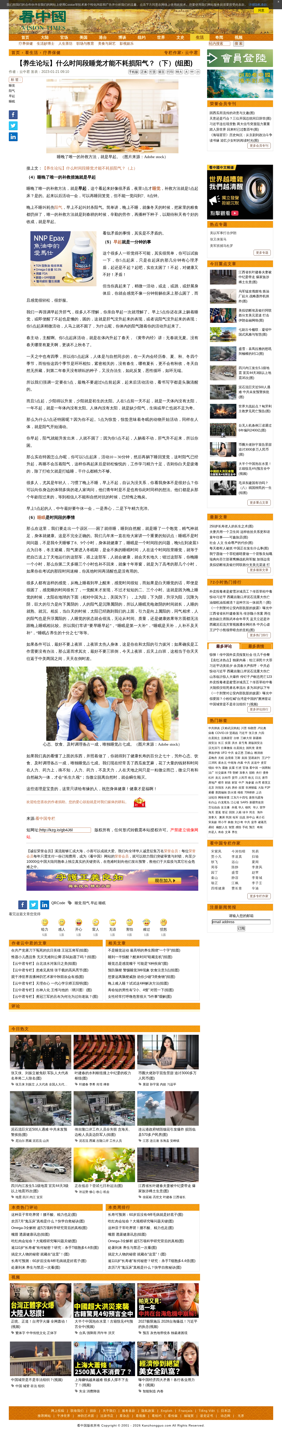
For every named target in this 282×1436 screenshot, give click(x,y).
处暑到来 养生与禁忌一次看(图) (35, 1267)
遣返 (218, 812)
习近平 (243, 733)
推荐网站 (44, 1416)
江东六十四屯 (239, 797)
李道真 (237, 856)
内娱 (163, 1084)
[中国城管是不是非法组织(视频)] (40, 1344)
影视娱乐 (127, 43)
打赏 (153, 72)
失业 (82, 1391)
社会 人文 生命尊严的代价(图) (231, 543)
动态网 (225, 1416)
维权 (240, 792)
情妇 (211, 767)
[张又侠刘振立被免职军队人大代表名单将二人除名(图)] (40, 1037)
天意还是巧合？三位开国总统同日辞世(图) (240, 118)
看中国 (45, 20)
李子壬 (257, 883)
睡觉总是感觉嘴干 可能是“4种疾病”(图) (138, 963)
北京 (211, 787)
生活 (200, 37)
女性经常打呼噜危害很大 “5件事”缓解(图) (140, 996)
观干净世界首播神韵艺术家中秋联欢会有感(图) (47, 977)
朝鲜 (235, 772)
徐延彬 (147, 1197)
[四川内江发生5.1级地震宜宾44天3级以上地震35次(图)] (40, 1150)
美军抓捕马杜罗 (221, 246)
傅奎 (106, 1084)
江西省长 (179, 1197)
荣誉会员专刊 (223, 104)
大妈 (228, 787)
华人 (241, 807)
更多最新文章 (259, 570)
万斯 (237, 758)
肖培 (99, 1084)
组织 (41, 1386)
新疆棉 (257, 738)
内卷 (160, 1391)
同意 (261, 10)
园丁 (214, 872)
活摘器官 (226, 738)
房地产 (212, 782)
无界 (241, 1416)
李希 (92, 1084)
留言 (161, 72)
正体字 (52, 1333)
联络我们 (77, 1410)
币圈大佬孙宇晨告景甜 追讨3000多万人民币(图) (255, 449)
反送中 (255, 762)
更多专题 (262, 252)
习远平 (171, 1084)
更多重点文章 (259, 502)
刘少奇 (239, 822)
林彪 (231, 822)
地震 (18, 1197)
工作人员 (115, 1140)
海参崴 (249, 782)
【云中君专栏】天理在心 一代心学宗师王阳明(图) (49, 983)
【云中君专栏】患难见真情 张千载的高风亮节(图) (49, 970)
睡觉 (12, 85)
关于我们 (109, 1410)
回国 (232, 812)
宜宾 (40, 1197)
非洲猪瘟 (251, 787)
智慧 (231, 827)
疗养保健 (26, 43)
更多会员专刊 (259, 145)
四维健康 (218, 888)
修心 (92, 1192)
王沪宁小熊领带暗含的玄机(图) (232, 630)
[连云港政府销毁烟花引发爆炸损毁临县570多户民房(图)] (168, 1094)
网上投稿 (57, 1410)
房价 (234, 787)
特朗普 (252, 728)
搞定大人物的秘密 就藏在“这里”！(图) (40, 1254)
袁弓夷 (243, 743)
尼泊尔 (20, 1140)
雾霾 (211, 792)
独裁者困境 (179, 1333)
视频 (239, 37)
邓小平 (222, 822)
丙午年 (102, 1333)
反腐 (232, 767)
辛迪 (255, 888)
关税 (221, 758)
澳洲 (222, 817)
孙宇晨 (154, 1084)
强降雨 (91, 1333)
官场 (64, 37)
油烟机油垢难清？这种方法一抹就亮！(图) (240, 602)
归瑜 (255, 856)
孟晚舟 (212, 758)
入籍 (238, 812)
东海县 (164, 1140)
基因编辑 (221, 792)
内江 (33, 1197)
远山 (235, 862)
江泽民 (212, 762)
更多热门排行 (259, 635)
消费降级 (93, 1391)
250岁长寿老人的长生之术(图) (231, 526)
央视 (234, 807)
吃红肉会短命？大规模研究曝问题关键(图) (44, 1241)
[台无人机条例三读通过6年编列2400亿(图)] (223, 425)
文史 (180, 37)
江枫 (235, 883)
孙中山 (250, 817)
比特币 (226, 777)
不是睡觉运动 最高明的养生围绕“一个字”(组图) (144, 950)
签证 (225, 812)
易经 (211, 827)
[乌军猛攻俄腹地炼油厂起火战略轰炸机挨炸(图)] (223, 291)
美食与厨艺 (107, 43)
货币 (234, 777)
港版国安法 (255, 743)
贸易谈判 (254, 758)
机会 (106, 1192)
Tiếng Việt (207, 1410)
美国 (83, 37)
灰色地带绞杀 (160, 1333)
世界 (161, 37)
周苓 (214, 867)
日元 (258, 777)
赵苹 (255, 872)
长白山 (212, 802)
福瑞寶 (189, 1416)
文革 (228, 832)
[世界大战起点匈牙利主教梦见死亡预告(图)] (223, 406)
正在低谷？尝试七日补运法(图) (99, 1186)
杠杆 (211, 777)
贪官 (264, 762)
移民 (248, 807)
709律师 (249, 792)
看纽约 (157, 1416)
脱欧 (252, 772)
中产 (241, 782)
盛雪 (235, 872)
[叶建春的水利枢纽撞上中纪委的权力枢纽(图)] (104, 1037)
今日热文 (20, 1029)
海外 (260, 812)
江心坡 (235, 802)
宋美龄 (212, 822)
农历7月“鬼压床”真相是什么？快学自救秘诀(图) (48, 1221)
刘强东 (219, 787)
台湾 (258, 782)
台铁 (236, 738)
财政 (228, 782)
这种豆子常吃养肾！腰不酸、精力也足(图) (44, 1214)
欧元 (251, 777)
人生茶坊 (65, 43)
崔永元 (222, 762)
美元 (218, 777)
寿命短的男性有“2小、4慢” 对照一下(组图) (141, 990)
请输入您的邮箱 (241, 916)
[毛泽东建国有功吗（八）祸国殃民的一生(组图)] (223, 483)
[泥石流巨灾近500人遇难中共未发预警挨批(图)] (40, 1094)
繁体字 (20, 1333)
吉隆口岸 (102, 1140)
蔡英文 (266, 782)
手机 (245, 827)
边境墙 (229, 758)
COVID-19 (221, 733)
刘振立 (30, 1084)
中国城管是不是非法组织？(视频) (37, 1380)
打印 (170, 72)
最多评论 (224, 646)
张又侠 (20, 1084)
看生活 (31, 52)
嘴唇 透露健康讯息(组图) (30, 1234)
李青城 (257, 878)
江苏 (146, 1140)
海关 (211, 812)
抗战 (242, 817)
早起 (12, 96)
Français (186, 1410)
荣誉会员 (171, 851)
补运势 (83, 1192)
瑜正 (214, 883)
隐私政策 (148, 1410)
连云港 (154, 1140)
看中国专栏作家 (225, 843)
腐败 (225, 767)
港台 (103, 37)
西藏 (29, 1140)
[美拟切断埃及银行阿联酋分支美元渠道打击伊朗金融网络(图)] (223, 310)
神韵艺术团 (86, 1416)
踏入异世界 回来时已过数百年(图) (234, 129)
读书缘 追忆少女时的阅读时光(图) (234, 140)
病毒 (211, 733)
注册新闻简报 (223, 907)
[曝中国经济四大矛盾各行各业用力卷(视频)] (168, 1344)
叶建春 (83, 1084)
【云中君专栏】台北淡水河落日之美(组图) (44, 963)
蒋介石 (260, 817)
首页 (25, 37)
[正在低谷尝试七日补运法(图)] (104, 1150)
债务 (266, 772)
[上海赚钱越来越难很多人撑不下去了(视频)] (104, 1344)
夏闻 (255, 862)
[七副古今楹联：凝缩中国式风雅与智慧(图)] (223, 329)
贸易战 (233, 733)
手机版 (133, 72)
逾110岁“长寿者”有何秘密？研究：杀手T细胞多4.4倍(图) (55, 1247)
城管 (26, 1386)
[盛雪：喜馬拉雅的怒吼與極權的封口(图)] (223, 349)
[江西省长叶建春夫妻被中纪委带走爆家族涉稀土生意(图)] (168, 1150)
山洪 (46, 1140)
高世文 (157, 1197)
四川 (25, 1197)
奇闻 (219, 37)
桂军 (235, 817)
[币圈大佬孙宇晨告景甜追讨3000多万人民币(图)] (168, 1037)
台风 (82, 1333)
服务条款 (128, 1410)
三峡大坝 (246, 738)
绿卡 (245, 812)
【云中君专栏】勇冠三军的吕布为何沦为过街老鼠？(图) (54, 996)
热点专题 (219, 224)
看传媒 (173, 1416)
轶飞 (214, 862)
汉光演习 (214, 748)
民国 (229, 817)
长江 (221, 743)
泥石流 (37, 1140)
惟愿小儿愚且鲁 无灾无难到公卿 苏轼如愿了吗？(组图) (53, 957)
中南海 (232, 762)
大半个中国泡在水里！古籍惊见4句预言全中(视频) (255, 468)
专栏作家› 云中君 (181, 52)
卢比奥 (262, 728)
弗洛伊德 (214, 752)
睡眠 (12, 101)
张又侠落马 (218, 239)
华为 (218, 767)
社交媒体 (221, 772)
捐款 (93, 1410)
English (167, 1410)
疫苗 (228, 743)
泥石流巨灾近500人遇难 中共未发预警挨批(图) (254, 392)
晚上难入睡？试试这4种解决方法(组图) (138, 983)
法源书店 (106, 1416)
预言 (146, 1333)
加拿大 (243, 772)
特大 (179, 72)
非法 (33, 1386)
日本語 (226, 1410)
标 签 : (15, 79)
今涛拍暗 (239, 851)
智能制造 (149, 1391)
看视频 (141, 1416)
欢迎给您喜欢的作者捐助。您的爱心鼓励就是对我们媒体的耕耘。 (77, 802)
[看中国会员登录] (240, 58)
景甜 (146, 1084)
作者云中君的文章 (29, 943)
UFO (224, 752)
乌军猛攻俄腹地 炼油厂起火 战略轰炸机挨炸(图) (254, 296)
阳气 (12, 90)
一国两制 (265, 767)
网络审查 (224, 797)
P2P (267, 787)
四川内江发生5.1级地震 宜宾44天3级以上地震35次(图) (255, 373)
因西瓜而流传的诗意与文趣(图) (232, 113)
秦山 (214, 878)
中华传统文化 (36, 1333)
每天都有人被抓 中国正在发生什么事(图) (239, 548)
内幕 (240, 762)
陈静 (235, 867)
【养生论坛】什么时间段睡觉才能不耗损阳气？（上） (89, 168)
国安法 (212, 743)
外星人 (212, 832)
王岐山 (249, 752)
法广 (211, 772)
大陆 (45, 37)
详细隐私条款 (258, 4)
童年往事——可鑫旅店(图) (229, 537)
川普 (244, 728)
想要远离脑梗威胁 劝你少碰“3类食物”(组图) (141, 977)
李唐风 (257, 867)
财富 (234, 782)
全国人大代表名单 (61, 1084)
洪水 (234, 743)
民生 (252, 812)
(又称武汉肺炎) (230, 728)
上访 (259, 792)
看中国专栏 (45, 818)
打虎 (238, 767)
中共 (231, 752)
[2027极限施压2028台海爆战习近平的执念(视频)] (168, 1286)
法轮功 (212, 797)
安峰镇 (174, 1140)
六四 (261, 733)
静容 (235, 878)
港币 (265, 777)
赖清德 (258, 752)
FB (230, 772)
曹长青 (237, 888)
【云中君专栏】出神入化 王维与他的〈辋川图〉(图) (51, 990)
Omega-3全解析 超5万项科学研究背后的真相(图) (49, 1228)
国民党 (250, 748)
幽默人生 (222, 827)
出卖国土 (214, 738)
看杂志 (125, 1416)
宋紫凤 (216, 851)
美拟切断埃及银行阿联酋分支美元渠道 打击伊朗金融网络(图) (255, 315)
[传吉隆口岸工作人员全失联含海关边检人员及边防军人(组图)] (104, 1094)
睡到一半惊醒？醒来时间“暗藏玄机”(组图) (140, 957)
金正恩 (239, 752)
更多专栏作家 (259, 896)
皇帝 (254, 822)
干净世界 (63, 1416)
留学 (262, 807)
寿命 (221, 832)
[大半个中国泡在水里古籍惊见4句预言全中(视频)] (104, 1286)
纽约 (142, 37)
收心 (99, 1192)
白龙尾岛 (224, 802)
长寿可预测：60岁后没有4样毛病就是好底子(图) (48, 1261)
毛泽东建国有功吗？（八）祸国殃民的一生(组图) (255, 488)
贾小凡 (216, 856)
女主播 (225, 807)
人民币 (243, 777)
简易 (255, 851)
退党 (259, 748)
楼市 (221, 782)
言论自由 (214, 807)
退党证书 (206, 1416)
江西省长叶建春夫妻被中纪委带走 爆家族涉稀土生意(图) (255, 277)
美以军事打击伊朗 (223, 233)
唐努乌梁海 (256, 797)
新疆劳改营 (256, 802)
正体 (144, 72)
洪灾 (111, 1333)
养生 (234, 832)
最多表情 (256, 646)
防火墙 (232, 792)
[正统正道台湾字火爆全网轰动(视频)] (40, 1286)
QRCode (58, 903)
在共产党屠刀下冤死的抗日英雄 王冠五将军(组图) (49, 950)
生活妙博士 (45, 43)
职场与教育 (85, 43)
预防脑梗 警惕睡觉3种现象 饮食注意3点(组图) (143, 970)
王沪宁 (266, 758)
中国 (18, 1386)
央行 (259, 772)
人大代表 (42, 1084)
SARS (244, 802)
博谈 (122, 37)
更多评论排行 (259, 709)
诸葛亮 (262, 822)
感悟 (238, 827)
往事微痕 (226, 748)
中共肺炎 (214, 728)
